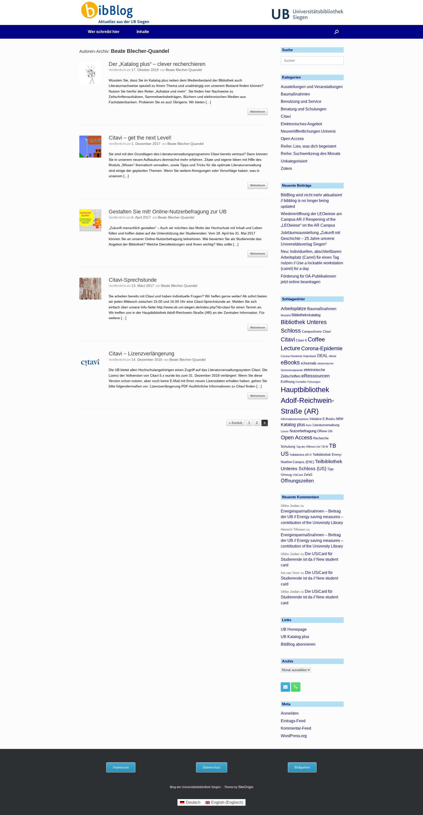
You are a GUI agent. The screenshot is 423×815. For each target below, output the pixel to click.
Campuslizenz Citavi (316, 331)
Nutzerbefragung (303, 431)
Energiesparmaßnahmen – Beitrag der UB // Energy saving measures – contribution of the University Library (312, 517)
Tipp (330, 469)
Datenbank (309, 356)
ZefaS (308, 475)
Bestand (286, 315)
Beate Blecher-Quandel (140, 51)
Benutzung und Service (301, 101)
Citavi (286, 116)
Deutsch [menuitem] (193, 802)
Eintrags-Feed (293, 721)
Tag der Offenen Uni (308, 446)
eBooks (290, 363)
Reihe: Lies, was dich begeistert (308, 146)
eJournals (309, 363)
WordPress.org (294, 736)
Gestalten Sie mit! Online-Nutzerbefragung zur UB (168, 212)
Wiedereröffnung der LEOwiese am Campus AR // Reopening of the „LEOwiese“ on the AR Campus (311, 219)
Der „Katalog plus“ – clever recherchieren (157, 64)
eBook (332, 356)
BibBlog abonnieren (298, 644)
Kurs (309, 425)
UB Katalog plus (295, 637)
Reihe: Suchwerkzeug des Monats (310, 153)
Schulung (288, 446)
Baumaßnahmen (295, 94)
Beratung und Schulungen (303, 109)
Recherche (321, 438)
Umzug (286, 475)
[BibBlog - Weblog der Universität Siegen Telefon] (295, 687)
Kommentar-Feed (296, 728)
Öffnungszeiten (297, 480)
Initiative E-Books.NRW (326, 419)
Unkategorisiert (294, 161)
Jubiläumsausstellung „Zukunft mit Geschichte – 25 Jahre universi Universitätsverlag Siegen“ (310, 238)
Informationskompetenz (295, 419)
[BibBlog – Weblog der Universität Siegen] (115, 13)
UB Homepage (294, 629)
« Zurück (235, 423)
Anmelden (290, 713)
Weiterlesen (257, 111)
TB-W (324, 446)
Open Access (292, 139)
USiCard (298, 474)
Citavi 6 (301, 340)
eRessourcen (315, 375)
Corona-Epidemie (321, 348)
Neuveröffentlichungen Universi (308, 131)
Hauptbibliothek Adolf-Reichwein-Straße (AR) (307, 400)
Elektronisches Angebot (301, 124)
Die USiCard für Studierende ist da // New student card (309, 559)
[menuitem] (190, 802)
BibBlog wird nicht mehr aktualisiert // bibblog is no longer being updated (311, 201)
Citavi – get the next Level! (140, 138)
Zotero (286, 168)
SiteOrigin (245, 787)
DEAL (322, 355)
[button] (336, 32)
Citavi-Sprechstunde (133, 280)
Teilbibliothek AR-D (301, 454)
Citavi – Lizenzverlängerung (141, 353)
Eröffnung (287, 382)
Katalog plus (293, 424)
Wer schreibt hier (103, 32)
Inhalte (143, 32)
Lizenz (285, 431)
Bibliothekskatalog (306, 315)
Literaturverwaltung (326, 425)
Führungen (313, 381)
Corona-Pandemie (291, 356)
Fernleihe (300, 381)
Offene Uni (324, 431)
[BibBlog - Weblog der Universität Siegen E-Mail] (285, 687)
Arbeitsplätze (293, 308)
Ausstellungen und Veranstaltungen (312, 87)
